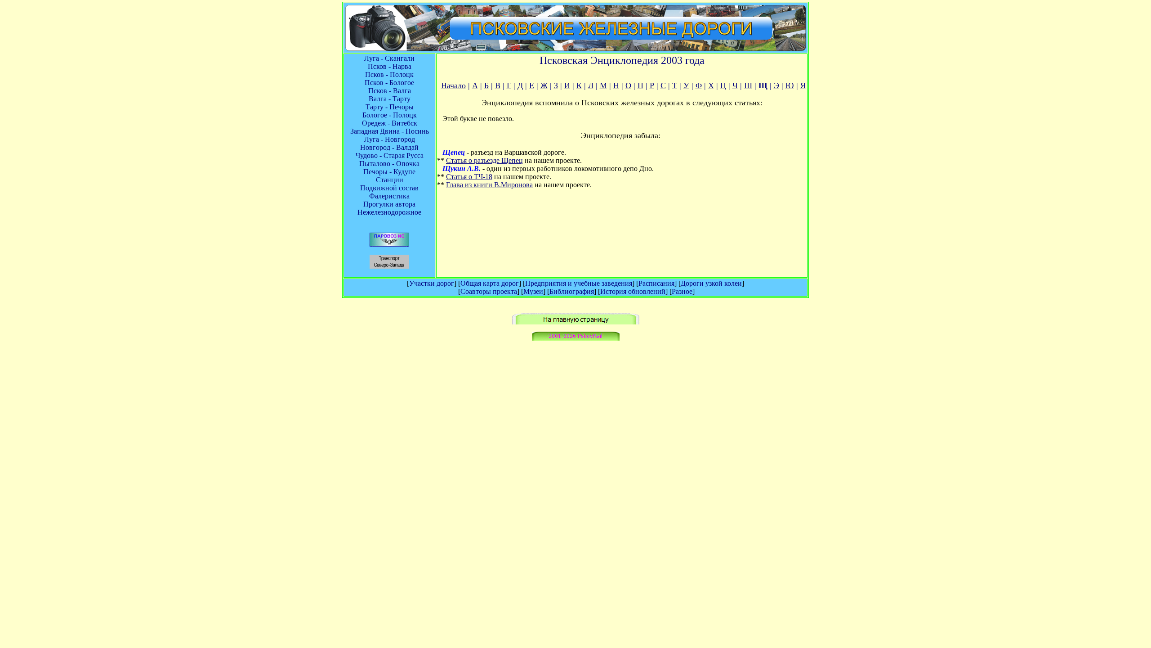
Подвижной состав (389, 188)
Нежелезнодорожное (389, 212)
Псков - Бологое (389, 82)
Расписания (656, 283)
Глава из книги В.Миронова (489, 185)
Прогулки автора (389, 204)
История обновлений (632, 291)
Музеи (533, 291)
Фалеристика (389, 196)
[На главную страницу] (575, 322)
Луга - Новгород (389, 139)
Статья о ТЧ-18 (469, 176)
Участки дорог (431, 283)
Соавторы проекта (488, 291)
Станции (389, 180)
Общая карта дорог (489, 283)
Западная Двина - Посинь (389, 131)
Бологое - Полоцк (389, 115)
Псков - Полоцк (389, 74)
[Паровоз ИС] (389, 244)
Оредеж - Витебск (389, 123)
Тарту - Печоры (390, 107)
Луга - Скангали (389, 58)
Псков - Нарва (389, 66)
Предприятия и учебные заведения (578, 283)
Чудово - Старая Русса (390, 155)
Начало (453, 85)
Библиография (571, 291)
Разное (682, 291)
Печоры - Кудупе (389, 172)
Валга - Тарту (389, 99)
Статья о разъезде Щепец (484, 160)
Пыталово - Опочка (389, 163)
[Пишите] (576, 338)
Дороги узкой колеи (711, 283)
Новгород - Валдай (389, 147)
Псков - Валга (389, 90)
